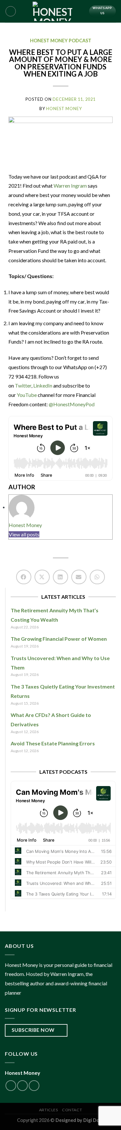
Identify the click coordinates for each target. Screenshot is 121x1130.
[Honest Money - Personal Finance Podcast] (52, 11)
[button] (23, 577)
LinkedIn (42, 385)
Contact (72, 1109)
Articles (48, 1109)
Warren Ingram (71, 185)
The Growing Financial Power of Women (59, 639)
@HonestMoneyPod (72, 404)
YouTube (27, 395)
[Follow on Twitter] (10, 1085)
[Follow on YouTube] (34, 1085)
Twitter (23, 385)
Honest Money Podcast (60, 40)
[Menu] (10, 11)
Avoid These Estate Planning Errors (53, 743)
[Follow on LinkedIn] (22, 1085)
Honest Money (25, 525)
